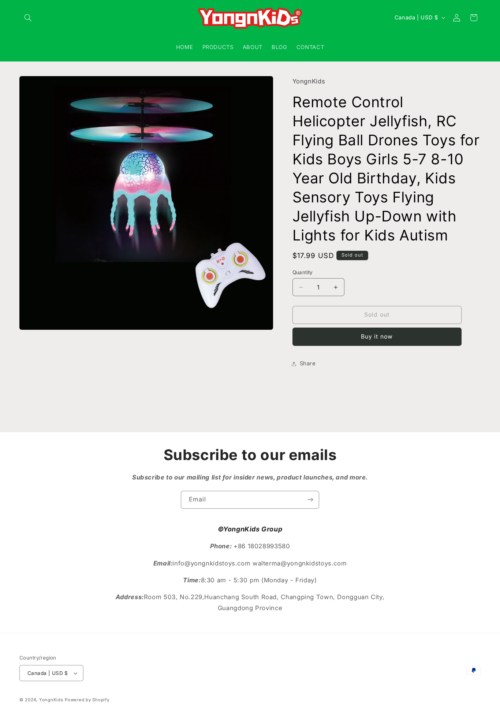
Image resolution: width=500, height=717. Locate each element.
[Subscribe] (310, 500)
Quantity (302, 272)
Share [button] (308, 363)
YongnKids (51, 699)
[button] (27, 17)
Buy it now (377, 336)
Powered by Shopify (87, 699)
